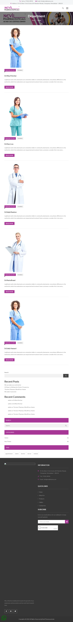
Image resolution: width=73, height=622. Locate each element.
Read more (9, 87)
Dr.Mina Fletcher (10, 76)
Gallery (41, 502)
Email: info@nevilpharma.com (45, 1)
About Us (42, 495)
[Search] (66, 425)
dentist (23, 453)
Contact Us (42, 505)
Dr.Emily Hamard (10, 348)
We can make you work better (12, 385)
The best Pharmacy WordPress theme (15, 389)
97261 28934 (46, 476)
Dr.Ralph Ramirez (10, 212)
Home (33, 20)
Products (41, 499)
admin (20, 70)
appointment (9, 453)
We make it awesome (10, 391)
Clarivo (6, 438)
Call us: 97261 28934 (27, 1)
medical (36, 453)
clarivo (17, 453)
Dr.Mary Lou (8, 144)
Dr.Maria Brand (9, 280)
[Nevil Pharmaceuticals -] (11, 8)
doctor (29, 453)
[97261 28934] (4, 618)
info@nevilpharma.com (50, 479)
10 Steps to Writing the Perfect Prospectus (16, 387)
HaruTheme (7, 441)
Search (6, 372)
